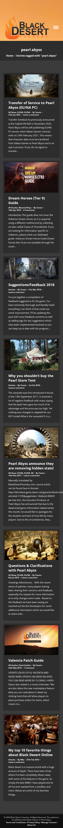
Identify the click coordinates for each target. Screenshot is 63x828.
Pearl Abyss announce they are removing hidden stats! (31, 465)
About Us (31, 825)
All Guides (13, 207)
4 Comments (29, 210)
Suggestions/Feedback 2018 (31, 284)
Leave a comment (31, 115)
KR (32, 473)
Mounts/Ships (25, 207)
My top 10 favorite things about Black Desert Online (30, 752)
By (36, 112)
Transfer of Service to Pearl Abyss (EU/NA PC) (31, 105)
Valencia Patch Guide (26, 660)
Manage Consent (48, 822)
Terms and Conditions (16, 822)
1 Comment (29, 668)
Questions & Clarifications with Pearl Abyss (30, 567)
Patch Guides (25, 665)
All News (12, 112)
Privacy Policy (33, 822)
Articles (11, 289)
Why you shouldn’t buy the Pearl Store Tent (30, 378)
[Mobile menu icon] (56, 27)
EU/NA (20, 112)
